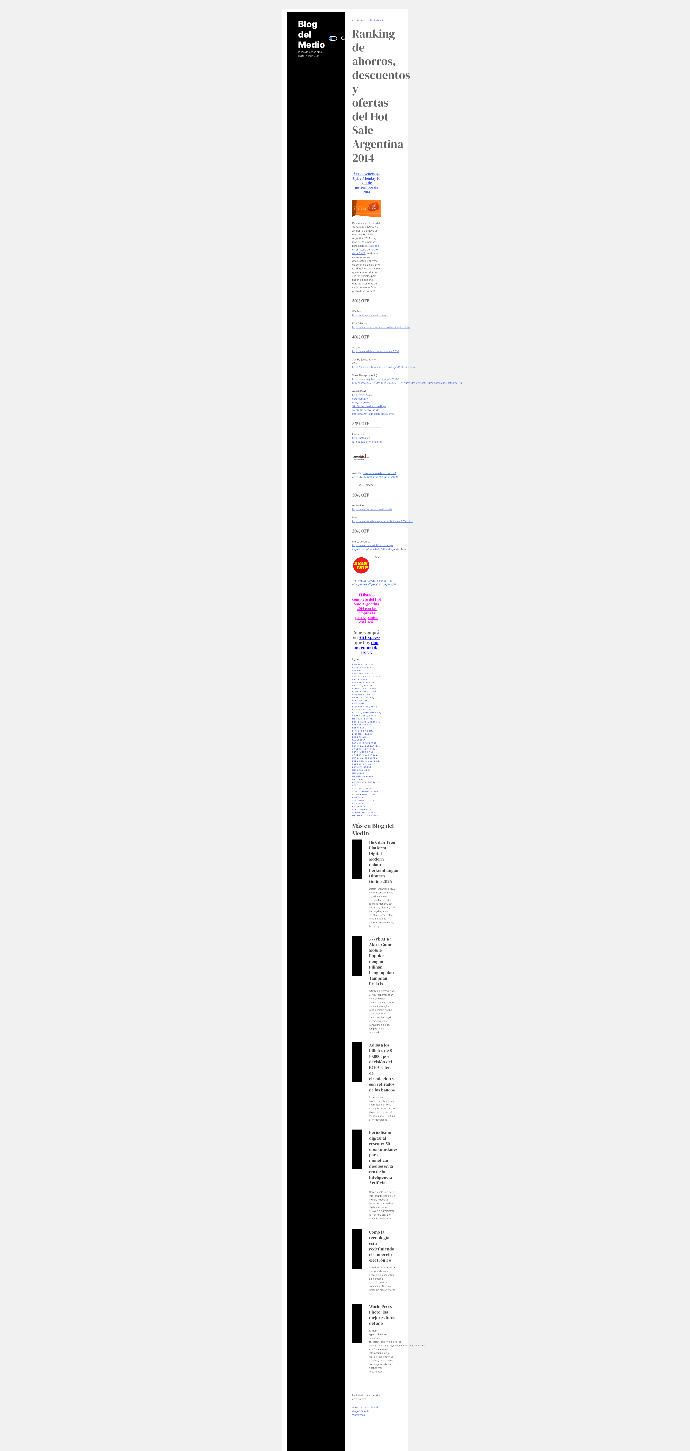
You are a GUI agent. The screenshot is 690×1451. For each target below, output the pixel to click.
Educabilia (359, 737)
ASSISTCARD (360, 677)
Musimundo (359, 776)
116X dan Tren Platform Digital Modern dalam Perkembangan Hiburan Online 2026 (383, 861)
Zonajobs (372, 815)
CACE (370, 695)
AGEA (355, 667)
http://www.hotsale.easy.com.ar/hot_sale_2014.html (382, 521)
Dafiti (368, 719)
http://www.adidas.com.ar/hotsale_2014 (375, 351)
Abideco (357, 664)
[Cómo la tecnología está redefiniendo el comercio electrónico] (357, 1249)
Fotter (372, 743)
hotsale (373, 755)
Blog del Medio (311, 34)
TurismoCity (360, 800)
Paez (362, 779)
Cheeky (368, 698)
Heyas (356, 752)
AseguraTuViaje (363, 674)
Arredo (357, 671)
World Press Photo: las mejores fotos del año (382, 1314)
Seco (355, 785)
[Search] (343, 38)
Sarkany (373, 782)
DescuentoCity (362, 725)
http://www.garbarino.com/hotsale (372, 509)
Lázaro (357, 764)
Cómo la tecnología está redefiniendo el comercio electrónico (381, 1246)
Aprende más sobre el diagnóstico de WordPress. (365, 1411)
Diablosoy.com (362, 731)
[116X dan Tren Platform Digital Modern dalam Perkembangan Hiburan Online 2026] (357, 859)
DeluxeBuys (371, 722)
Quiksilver (359, 782)
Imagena (357, 758)
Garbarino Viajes (364, 749)
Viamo (356, 812)
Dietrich (358, 734)
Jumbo (369, 761)
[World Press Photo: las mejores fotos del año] (357, 1323)
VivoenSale (369, 812)
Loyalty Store (361, 767)
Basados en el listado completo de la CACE (365, 249)
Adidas (369, 664)
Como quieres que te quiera (365, 710)
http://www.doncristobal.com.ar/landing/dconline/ (381, 327)
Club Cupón (360, 701)
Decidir (357, 722)
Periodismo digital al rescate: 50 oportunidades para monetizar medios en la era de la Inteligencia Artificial (383, 1157)
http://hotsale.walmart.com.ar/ (370, 315)
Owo (355, 779)
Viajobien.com (362, 809)
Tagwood (366, 791)
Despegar (358, 728)
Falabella (359, 740)
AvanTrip (358, 683)
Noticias (358, 20)
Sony (355, 791)
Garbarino (372, 746)
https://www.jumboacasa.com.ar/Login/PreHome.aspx (383, 367)
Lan (376, 761)
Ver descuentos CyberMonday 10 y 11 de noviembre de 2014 (366, 183)
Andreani (366, 667)
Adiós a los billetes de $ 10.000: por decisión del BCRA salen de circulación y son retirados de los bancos (382, 1067)
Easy (368, 734)
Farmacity (359, 743)
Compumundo (371, 713)
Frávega (357, 746)
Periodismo (376, 20)
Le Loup (368, 764)
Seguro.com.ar (362, 788)
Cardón (357, 698)
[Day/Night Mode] (332, 38)
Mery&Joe (358, 773)
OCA (371, 776)
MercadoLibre (361, 770)
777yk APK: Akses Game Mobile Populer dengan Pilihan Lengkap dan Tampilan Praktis (381, 961)
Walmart (358, 815)
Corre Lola (359, 716)
